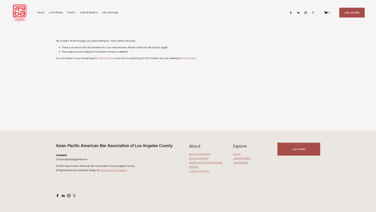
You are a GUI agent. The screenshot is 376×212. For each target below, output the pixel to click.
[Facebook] (290, 12)
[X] (313, 12)
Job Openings (110, 12)
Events (71, 12)
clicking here (105, 58)
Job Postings (240, 162)
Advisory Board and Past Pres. (206, 162)
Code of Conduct (199, 171)
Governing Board (198, 158)
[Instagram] (305, 12)
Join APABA (352, 12)
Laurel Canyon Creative (113, 170)
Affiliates (194, 167)
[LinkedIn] (298, 12)
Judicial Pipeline (88, 12)
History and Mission (200, 154)
